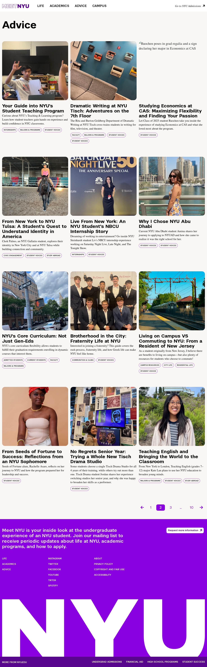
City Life (168, 365)
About (98, 558)
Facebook (54, 569)
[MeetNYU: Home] (15, 5)
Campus (99, 5)
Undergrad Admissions (107, 662)
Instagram (55, 558)
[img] (35, 70)
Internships (10, 130)
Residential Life (185, 365)
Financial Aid (134, 662)
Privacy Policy (103, 564)
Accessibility (102, 574)
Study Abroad (53, 255)
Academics (59, 5)
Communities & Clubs (83, 360)
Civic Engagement (13, 255)
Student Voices (52, 130)
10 (191, 507)
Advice (81, 5)
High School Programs (162, 662)
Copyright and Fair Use (109, 569)
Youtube (53, 574)
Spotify (53, 585)
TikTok (52, 580)
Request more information (183, 530)
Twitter (53, 564)
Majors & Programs (30, 130)
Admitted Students (13, 360)
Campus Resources (149, 365)
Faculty (76, 135)
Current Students (36, 360)
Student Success (193, 662)
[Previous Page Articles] (142, 507)
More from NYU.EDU (14, 662)
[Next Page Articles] (201, 507)
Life (40, 5)
